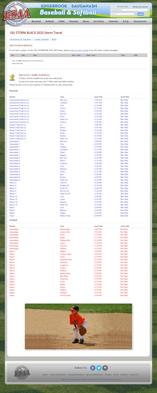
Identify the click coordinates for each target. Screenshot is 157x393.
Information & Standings (20, 39)
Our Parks (99, 21)
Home (45, 375)
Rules (54, 39)
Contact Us (133, 375)
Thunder (73, 21)
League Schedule (41, 39)
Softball (50, 21)
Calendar (113, 21)
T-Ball (61, 21)
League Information (58, 375)
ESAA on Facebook (93, 368)
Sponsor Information (94, 375)
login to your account (79, 50)
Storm (86, 21)
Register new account (140, 6)
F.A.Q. (126, 21)
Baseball (36, 21)
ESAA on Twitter (99, 368)
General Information (76, 375)
